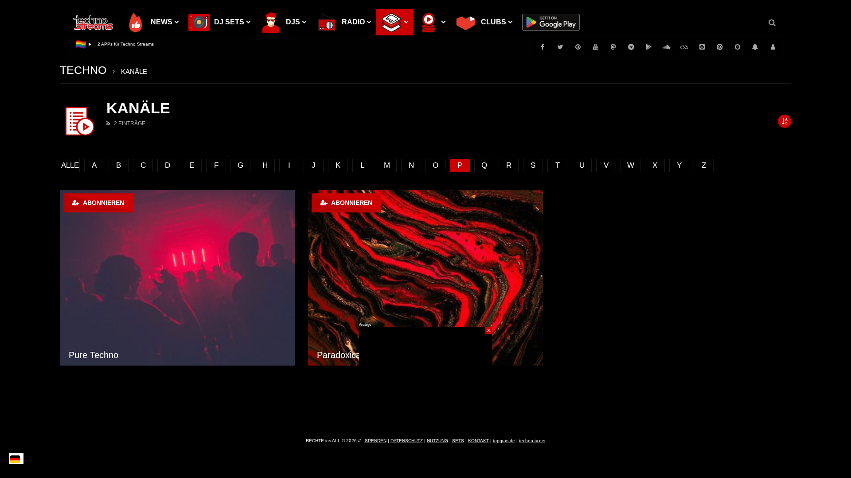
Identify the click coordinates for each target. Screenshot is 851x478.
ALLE (70, 165)
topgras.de (504, 440)
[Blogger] (702, 47)
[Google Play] (649, 47)
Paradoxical (340, 355)
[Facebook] (542, 47)
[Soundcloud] (666, 47)
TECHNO (83, 70)
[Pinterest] (578, 47)
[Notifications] (755, 47)
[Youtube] (596, 47)
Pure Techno (93, 355)
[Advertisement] (425, 382)
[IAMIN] (720, 47)
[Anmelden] (773, 47)
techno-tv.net (532, 440)
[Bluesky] (684, 47)
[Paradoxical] (425, 278)
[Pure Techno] (177, 278)
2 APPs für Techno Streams (126, 44)
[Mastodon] (613, 47)
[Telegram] (631, 47)
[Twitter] (560, 47)
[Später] (737, 47)
